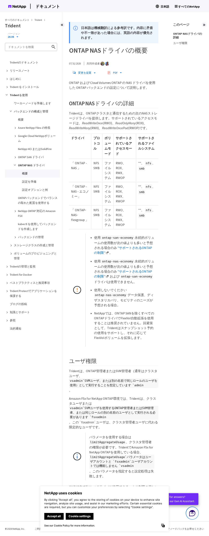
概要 (21, 119)
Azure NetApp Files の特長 (34, 128)
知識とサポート (20, 312)
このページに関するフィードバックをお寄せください (174, 528)
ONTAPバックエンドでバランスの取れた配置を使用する (38, 200)
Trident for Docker (21, 274)
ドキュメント (48, 6)
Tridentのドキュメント (24, 62)
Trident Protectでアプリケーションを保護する (33, 293)
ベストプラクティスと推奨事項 (30, 283)
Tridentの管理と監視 (23, 266)
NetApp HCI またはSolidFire (35, 149)
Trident (38, 19)
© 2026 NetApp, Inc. (15, 528)
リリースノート (20, 70)
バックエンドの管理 (31, 237)
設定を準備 (29, 181)
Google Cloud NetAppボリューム (37, 138)
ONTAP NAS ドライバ (31, 165)
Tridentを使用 (19, 95)
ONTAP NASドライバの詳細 (187, 35)
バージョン (14, 33)
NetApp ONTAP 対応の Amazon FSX (37, 213)
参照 (13, 320)
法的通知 (15, 328)
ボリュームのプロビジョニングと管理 (35, 256)
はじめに (15, 79)
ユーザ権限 (180, 43)
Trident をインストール (24, 87)
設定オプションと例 (35, 190)
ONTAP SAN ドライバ (31, 157)
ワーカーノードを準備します (32, 103)
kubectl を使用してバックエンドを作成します (37, 226)
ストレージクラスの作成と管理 (34, 245)
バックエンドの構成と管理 (31, 111)
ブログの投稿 (18, 304)
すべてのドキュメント (17, 19)
